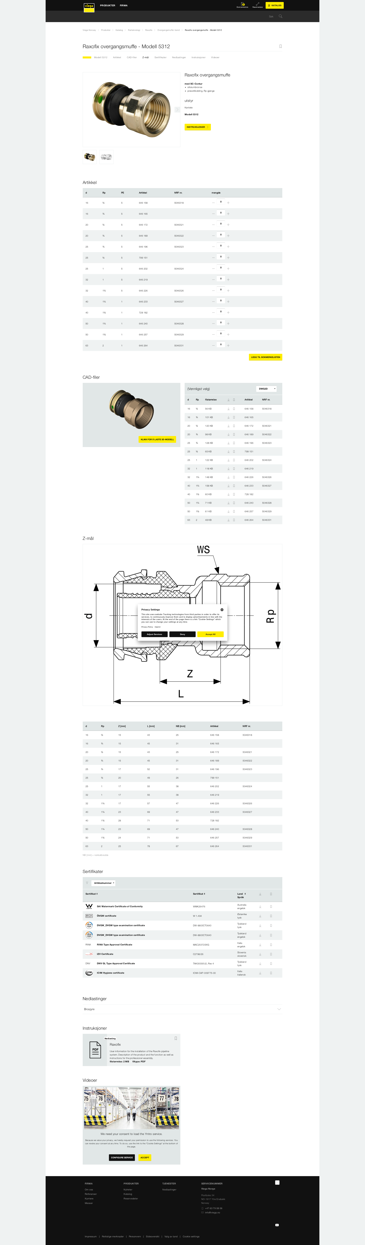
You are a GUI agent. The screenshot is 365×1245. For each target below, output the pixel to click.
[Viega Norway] (89, 5)
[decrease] (213, 202)
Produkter (106, 30)
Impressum (91, 1236)
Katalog (119, 30)
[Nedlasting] (229, 408)
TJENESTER (169, 1183)
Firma (89, 1183)
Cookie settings (191, 1236)
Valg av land (171, 1236)
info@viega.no (212, 1212)
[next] (177, 110)
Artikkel (117, 57)
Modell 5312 (100, 57)
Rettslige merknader (113, 1236)
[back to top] (277, 1182)
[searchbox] (180, 16)
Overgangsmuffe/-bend (169, 30)
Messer (89, 1203)
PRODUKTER (131, 1183)
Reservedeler (131, 1198)
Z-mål (145, 57)
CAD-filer (132, 57)
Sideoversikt (152, 1236)
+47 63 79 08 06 (213, 1208)
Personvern (135, 1236)
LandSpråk (240, 895)
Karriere (89, 1198)
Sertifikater (160, 57)
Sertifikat (91, 893)
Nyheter (128, 1189)
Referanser (91, 1194)
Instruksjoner (198, 57)
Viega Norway (89, 30)
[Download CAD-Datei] (228, 400)
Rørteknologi (134, 30)
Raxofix (148, 30)
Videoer (215, 57)
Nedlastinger (179, 57)
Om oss (89, 1189)
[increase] (228, 202)
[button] (182, 1009)
